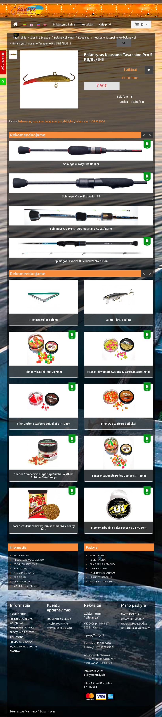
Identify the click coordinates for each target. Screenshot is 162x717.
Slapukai (15, 651)
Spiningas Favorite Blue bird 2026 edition (81, 261)
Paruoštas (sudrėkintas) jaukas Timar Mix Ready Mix (43, 528)
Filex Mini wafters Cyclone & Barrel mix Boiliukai (118, 371)
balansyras (24, 121)
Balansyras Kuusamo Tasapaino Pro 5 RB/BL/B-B (41, 43)
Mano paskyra (98, 568)
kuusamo (38, 121)
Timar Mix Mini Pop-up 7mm (43, 371)
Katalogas (3, 63)
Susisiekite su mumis (25, 586)
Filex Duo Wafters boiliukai (118, 423)
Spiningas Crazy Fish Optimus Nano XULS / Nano (81, 228)
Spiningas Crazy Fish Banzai (81, 164)
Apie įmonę (20, 568)
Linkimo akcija (22, 581)
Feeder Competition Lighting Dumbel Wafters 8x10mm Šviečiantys (43, 476)
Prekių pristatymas (25, 564)
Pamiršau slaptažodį (102, 564)
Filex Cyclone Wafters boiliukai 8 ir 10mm (43, 423)
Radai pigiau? (21, 555)
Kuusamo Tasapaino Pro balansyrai (115, 37)
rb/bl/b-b (68, 121)
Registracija (97, 560)
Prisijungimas (97, 555)
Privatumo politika (22, 632)
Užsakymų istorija (100, 577)
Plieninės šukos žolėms (43, 319)
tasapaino (51, 121)
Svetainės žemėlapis (59, 628)
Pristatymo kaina (64, 24)
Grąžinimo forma (58, 623)
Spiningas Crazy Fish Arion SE (81, 196)
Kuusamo (83, 37)
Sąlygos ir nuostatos (23, 646)
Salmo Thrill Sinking (118, 319)
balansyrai (81, 121)
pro (60, 121)
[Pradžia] (15, 24)
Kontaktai (86, 24)
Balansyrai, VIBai (64, 37)
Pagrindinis (19, 37)
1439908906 (97, 121)
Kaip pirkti (105, 24)
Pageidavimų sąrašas (102, 573)
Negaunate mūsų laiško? (28, 560)
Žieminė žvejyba (40, 37)
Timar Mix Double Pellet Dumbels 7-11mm (118, 475)
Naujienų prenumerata (103, 581)
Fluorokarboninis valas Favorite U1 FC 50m (118, 527)
